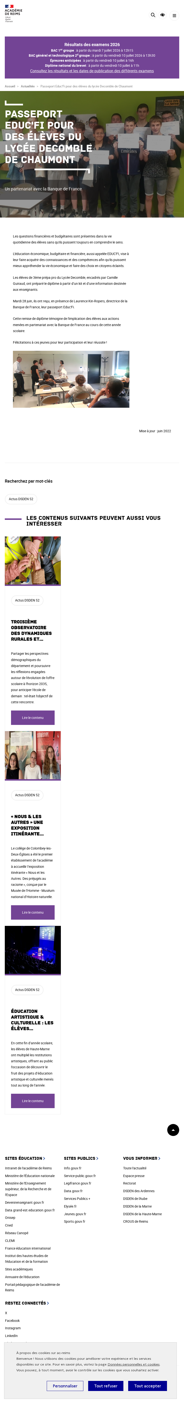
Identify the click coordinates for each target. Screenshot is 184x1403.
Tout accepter (147, 1386)
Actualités (28, 86)
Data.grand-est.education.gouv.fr (30, 1210)
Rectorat (129, 1183)
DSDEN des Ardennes (139, 1191)
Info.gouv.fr (72, 1168)
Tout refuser (105, 1386)
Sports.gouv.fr (74, 1221)
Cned (9, 1225)
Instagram (13, 1328)
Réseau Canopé (16, 1233)
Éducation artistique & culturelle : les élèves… (32, 1020)
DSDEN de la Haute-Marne (142, 1214)
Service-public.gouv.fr (80, 1175)
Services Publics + (77, 1198)
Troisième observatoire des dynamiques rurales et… (31, 630)
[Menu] (174, 16)
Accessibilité (162, 15)
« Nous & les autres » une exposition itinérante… (27, 825)
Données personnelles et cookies (134, 1364)
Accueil (10, 86)
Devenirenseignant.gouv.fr (24, 1202)
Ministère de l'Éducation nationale (30, 1175)
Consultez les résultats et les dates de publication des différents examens (92, 70)
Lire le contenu (33, 717)
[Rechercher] (153, 16)
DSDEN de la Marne (137, 1206)
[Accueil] (18, 13)
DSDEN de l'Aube (135, 1198)
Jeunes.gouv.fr (75, 1214)
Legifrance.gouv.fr (77, 1183)
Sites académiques (19, 1269)
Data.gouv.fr (73, 1191)
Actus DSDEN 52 (21, 499)
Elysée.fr (70, 1206)
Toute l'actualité (134, 1168)
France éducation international (28, 1248)
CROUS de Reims (135, 1221)
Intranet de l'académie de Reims (28, 1168)
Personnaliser (65, 1386)
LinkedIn (11, 1335)
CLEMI (10, 1240)
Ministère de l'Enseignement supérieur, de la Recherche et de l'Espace (28, 1189)
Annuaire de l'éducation (22, 1277)
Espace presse (133, 1175)
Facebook (12, 1320)
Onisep (10, 1217)
